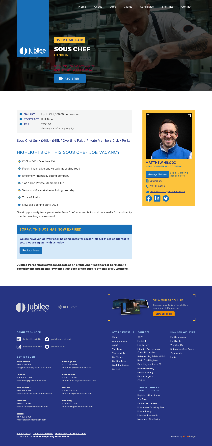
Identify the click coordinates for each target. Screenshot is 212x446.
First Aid (141, 341)
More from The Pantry (148, 419)
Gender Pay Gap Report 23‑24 (70, 433)
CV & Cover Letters (147, 403)
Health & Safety (145, 372)
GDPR (140, 337)
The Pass (167, 6)
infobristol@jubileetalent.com (31, 419)
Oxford (66, 387)
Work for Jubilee (120, 365)
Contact (186, 6)
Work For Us (176, 345)
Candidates (147, 6)
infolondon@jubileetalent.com (32, 380)
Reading (67, 400)
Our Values (117, 357)
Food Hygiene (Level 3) (149, 364)
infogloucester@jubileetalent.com (34, 367)
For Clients (175, 341)
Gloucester (68, 374)
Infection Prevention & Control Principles (148, 351)
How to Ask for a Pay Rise (150, 407)
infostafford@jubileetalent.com (32, 406)
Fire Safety (143, 345)
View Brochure (164, 314)
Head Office (23, 361)
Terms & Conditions (43, 433)
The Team (117, 349)
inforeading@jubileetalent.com (77, 406)
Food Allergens (145, 376)
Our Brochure (119, 361)
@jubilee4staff (58, 346)
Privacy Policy (24, 433)
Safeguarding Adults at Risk (151, 356)
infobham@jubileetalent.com (76, 367)
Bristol (20, 414)
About (98, 6)
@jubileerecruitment (61, 339)
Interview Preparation (148, 415)
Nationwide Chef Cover (182, 349)
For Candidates (178, 337)
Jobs (113, 6)
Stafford (21, 400)
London (21, 374)
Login (173, 357)
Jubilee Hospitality (32, 339)
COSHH (141, 380)
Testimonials (118, 353)
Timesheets (176, 353)
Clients (128, 6)
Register (72, 78)
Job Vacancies (119, 341)
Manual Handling (145, 368)
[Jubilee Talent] (33, 29)
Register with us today (148, 395)
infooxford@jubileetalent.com (77, 393)
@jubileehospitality (32, 346)
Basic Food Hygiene (147, 360)
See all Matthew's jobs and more (179, 174)
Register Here (31, 250)
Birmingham (69, 361)
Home (82, 6)
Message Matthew (157, 174)
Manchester (23, 387)
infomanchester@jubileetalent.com (34, 393)
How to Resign (144, 411)
